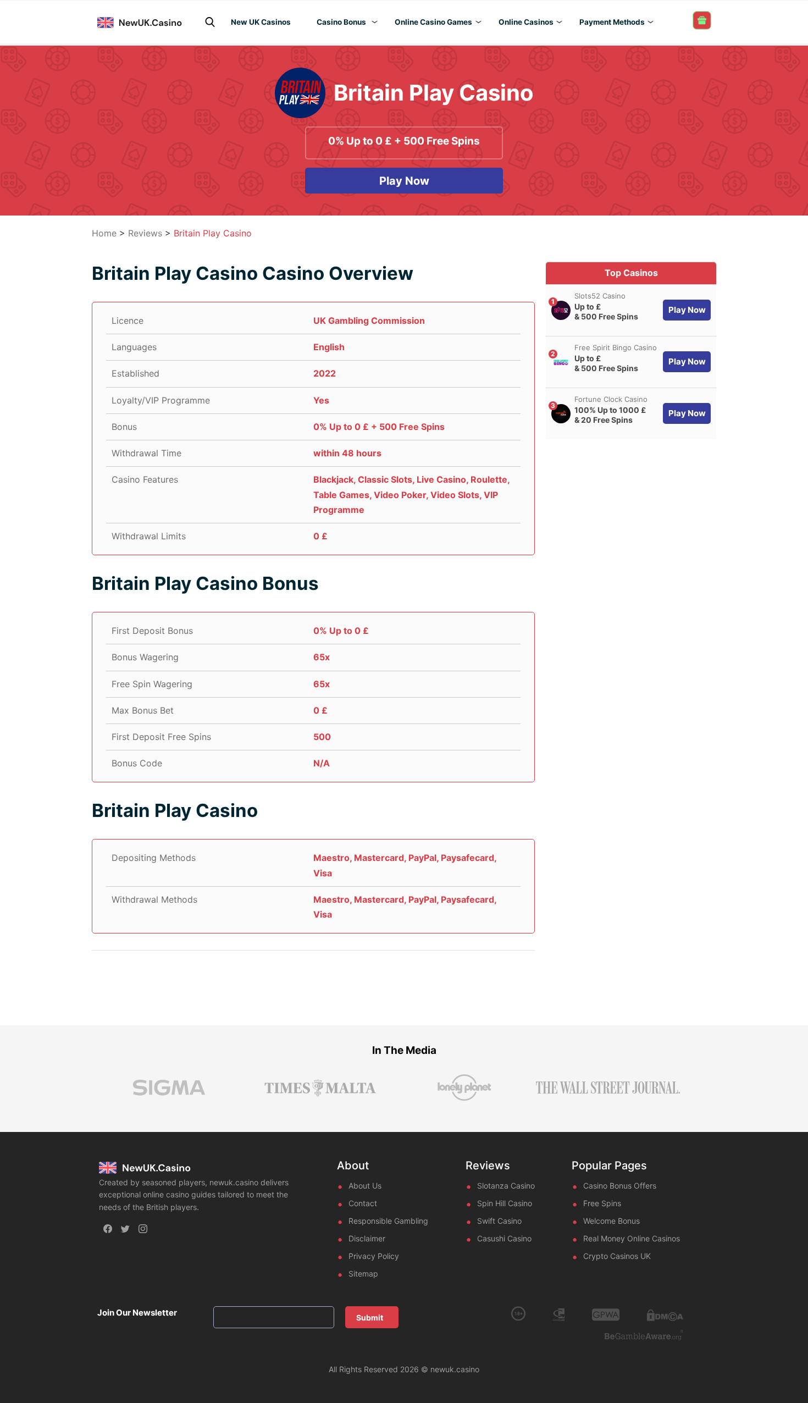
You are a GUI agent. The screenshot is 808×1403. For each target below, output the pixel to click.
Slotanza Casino (506, 1185)
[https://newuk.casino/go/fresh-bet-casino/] (561, 413)
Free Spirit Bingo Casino (615, 347)
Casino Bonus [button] (341, 22)
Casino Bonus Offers (619, 1185)
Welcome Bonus (611, 1220)
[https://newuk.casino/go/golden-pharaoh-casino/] (561, 310)
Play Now (404, 180)
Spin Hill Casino (504, 1203)
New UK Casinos (261, 22)
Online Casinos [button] (526, 22)
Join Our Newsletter (137, 1312)
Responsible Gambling (388, 1220)
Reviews (145, 233)
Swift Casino (499, 1220)
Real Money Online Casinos (631, 1238)
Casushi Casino (504, 1238)
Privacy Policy (373, 1256)
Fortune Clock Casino (610, 399)
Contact (362, 1203)
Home (104, 233)
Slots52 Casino (600, 295)
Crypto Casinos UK (617, 1256)
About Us (364, 1185)
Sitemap (363, 1273)
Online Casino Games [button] (433, 22)
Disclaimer (366, 1238)
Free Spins (602, 1203)
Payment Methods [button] (612, 22)
